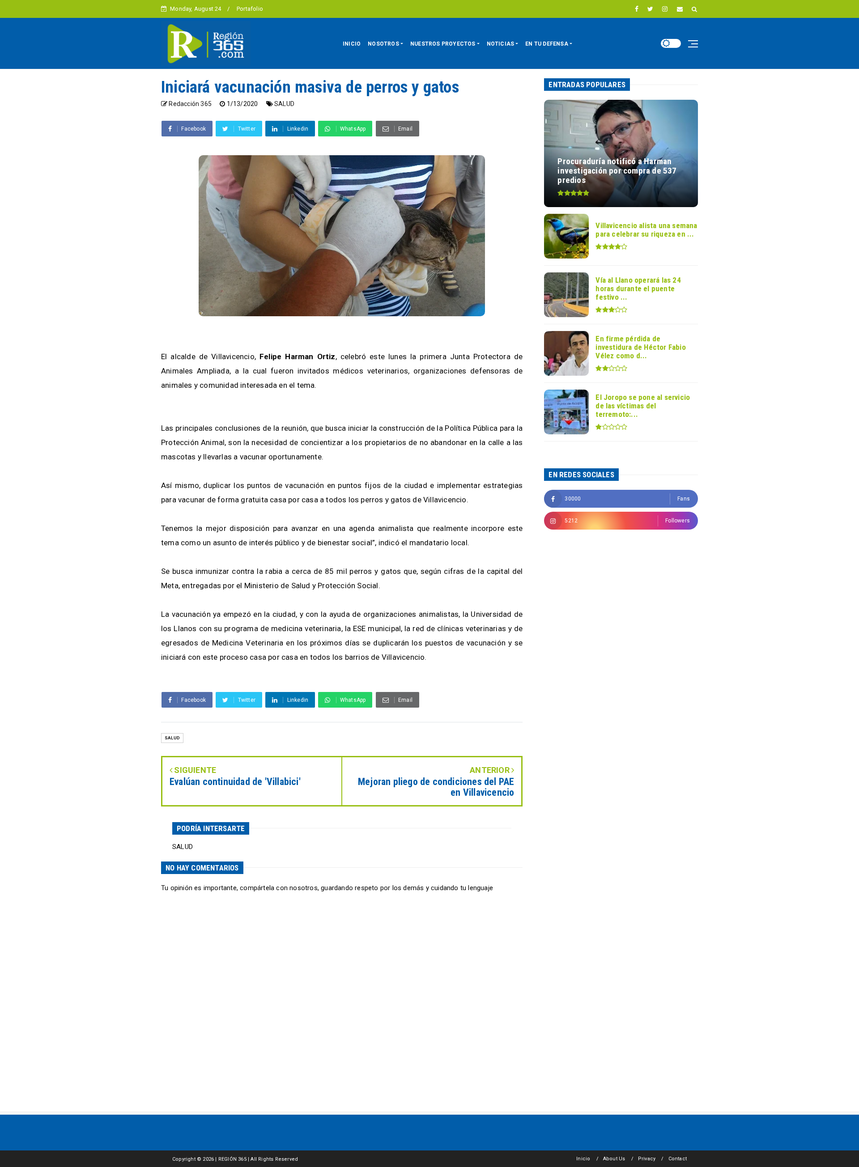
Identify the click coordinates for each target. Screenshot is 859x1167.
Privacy (646, 1158)
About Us (614, 1158)
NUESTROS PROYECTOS (443, 44)
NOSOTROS (383, 44)
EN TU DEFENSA (546, 44)
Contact (677, 1158)
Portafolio (250, 8)
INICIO (352, 44)
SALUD (284, 103)
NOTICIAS (501, 44)
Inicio (583, 1158)
